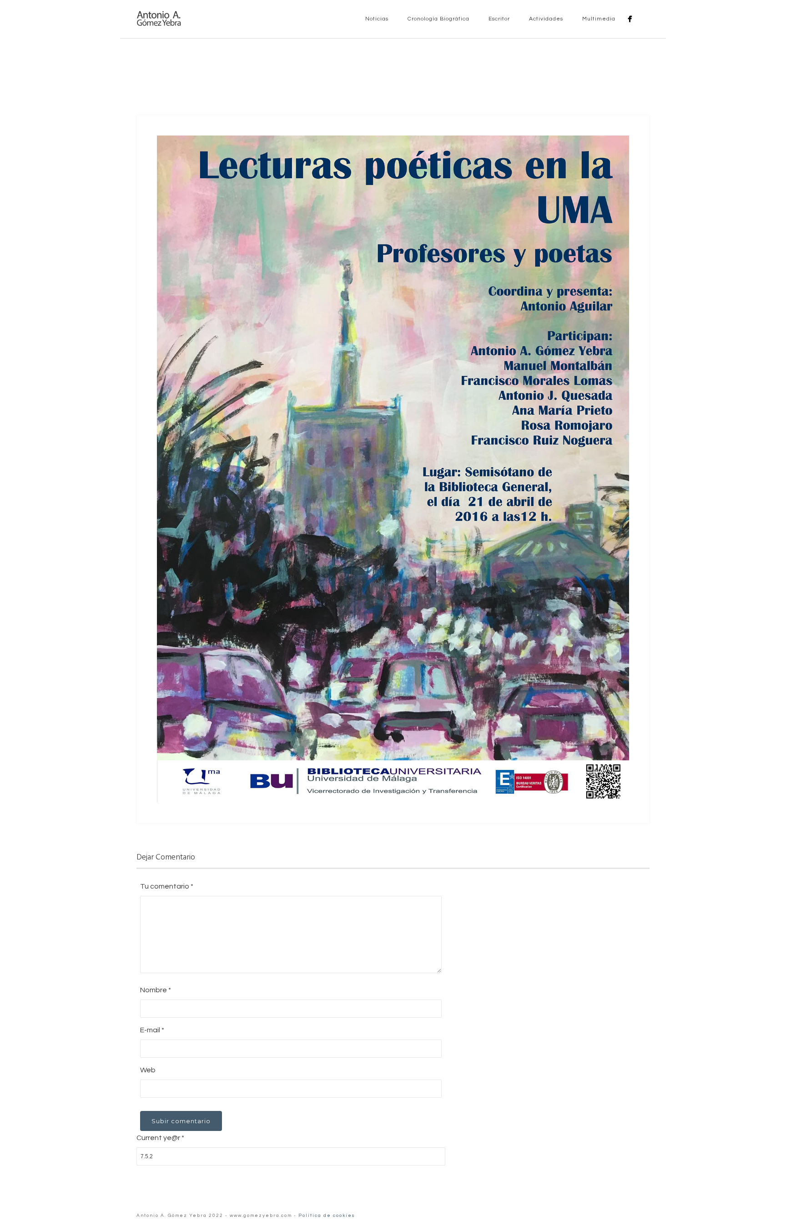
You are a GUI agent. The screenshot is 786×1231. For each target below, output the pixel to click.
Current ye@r (160, 1137)
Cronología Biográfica (437, 19)
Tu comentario (166, 886)
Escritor (498, 19)
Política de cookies (326, 1215)
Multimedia (597, 19)
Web (148, 1070)
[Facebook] (629, 19)
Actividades (545, 19)
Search (644, 18)
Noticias (375, 19)
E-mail (152, 1030)
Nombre (155, 990)
